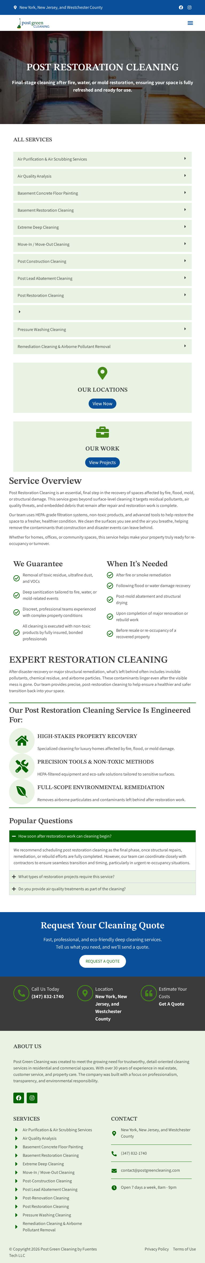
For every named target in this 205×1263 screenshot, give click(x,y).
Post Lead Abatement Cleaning (45, 278)
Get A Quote (171, 1003)
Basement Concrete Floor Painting (48, 193)
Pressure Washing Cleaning (42, 329)
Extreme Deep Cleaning (38, 227)
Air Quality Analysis (35, 176)
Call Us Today (45, 989)
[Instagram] (189, 7)
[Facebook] (181, 7)
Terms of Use (184, 1249)
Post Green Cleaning (59, 1249)
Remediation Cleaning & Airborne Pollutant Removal (64, 346)
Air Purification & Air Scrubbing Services (52, 159)
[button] (190, 23)
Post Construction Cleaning (42, 261)
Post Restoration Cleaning (41, 295)
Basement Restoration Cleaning (46, 210)
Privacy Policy (157, 1249)
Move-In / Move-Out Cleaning (43, 244)
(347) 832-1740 (47, 996)
